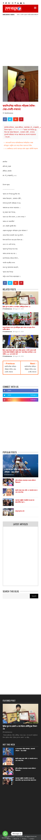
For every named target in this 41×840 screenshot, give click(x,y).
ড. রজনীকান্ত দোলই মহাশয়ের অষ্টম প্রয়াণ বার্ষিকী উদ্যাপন (21, 148)
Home (9, 838)
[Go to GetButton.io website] (5, 837)
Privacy (24, 838)
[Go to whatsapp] (5, 833)
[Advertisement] (20, 41)
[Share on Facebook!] (5, 119)
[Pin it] (21, 119)
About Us (16, 838)
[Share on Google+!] (15, 119)
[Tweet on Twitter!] (10, 119)
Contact (31, 838)
